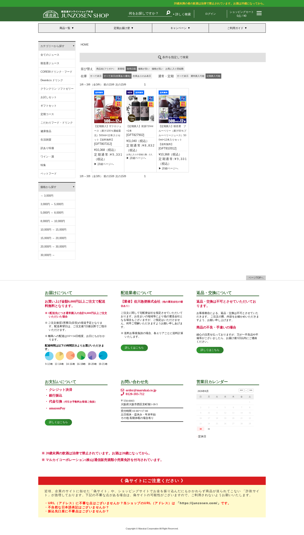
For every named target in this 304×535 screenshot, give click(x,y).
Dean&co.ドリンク (52, 80)
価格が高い (157, 68)
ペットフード (49, 173)
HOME (85, 44)
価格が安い (144, 68)
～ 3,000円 (47, 195)
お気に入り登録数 (174, 68)
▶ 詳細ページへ (104, 164)
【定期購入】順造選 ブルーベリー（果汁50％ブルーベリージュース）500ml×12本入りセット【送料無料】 (172, 135)
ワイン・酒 (47, 156)
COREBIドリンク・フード (56, 71)
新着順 (121, 68)
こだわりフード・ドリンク (57, 122)
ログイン (210, 13)
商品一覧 (65, 28)
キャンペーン (178, 28)
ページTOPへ (256, 277)
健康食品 (46, 131)
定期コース (47, 114)
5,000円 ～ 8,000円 (52, 212)
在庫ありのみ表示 (142, 76)
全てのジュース (50, 54)
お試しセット (49, 97)
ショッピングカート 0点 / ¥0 (242, 13)
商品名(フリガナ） (105, 68)
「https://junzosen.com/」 (198, 503)
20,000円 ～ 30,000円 (53, 246)
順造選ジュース (50, 63)
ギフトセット (49, 105)
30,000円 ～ (48, 255)
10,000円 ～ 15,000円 (53, 229)
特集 (43, 165)
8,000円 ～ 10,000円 (53, 221)
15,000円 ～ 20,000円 (53, 238)
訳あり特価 (47, 148)
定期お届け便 (122, 28)
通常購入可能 (197, 76)
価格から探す (48, 187)
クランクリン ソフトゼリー (57, 88)
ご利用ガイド (235, 28)
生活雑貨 (46, 139)
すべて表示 (96, 76)
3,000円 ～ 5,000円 (52, 204)
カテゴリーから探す (52, 46)
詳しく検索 (183, 14)
